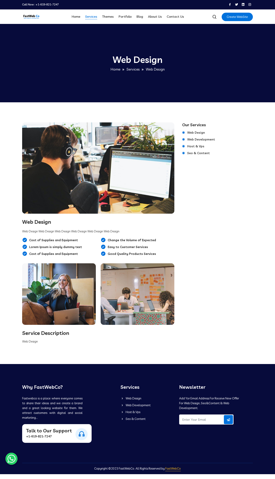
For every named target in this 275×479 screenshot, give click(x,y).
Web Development (201, 139)
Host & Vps (195, 146)
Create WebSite (237, 17)
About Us (155, 16)
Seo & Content (198, 153)
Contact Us (175, 16)
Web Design (196, 132)
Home (76, 16)
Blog (139, 16)
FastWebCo (173, 468)
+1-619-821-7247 (47, 4)
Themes (108, 16)
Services (91, 16)
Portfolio (125, 16)
